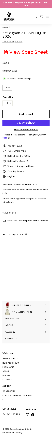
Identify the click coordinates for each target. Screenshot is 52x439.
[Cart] (41, 16)
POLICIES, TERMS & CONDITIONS (17, 395)
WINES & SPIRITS (10, 358)
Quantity (7, 97)
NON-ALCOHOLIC (10, 363)
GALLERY (6, 375)
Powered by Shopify (12, 432)
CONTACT (7, 379)
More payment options (26, 129)
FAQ (4, 399)
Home (5, 28)
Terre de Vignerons (12, 41)
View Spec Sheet (28, 52)
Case (7, 87)
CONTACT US (8, 391)
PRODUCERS (8, 367)
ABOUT (5, 371)
